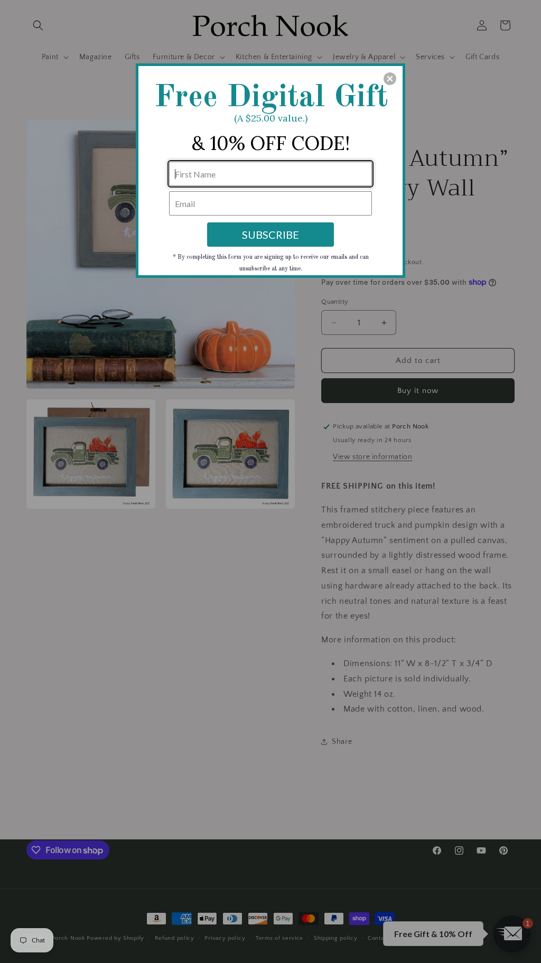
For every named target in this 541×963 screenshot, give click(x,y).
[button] (390, 78)
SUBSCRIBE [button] (270, 234)
